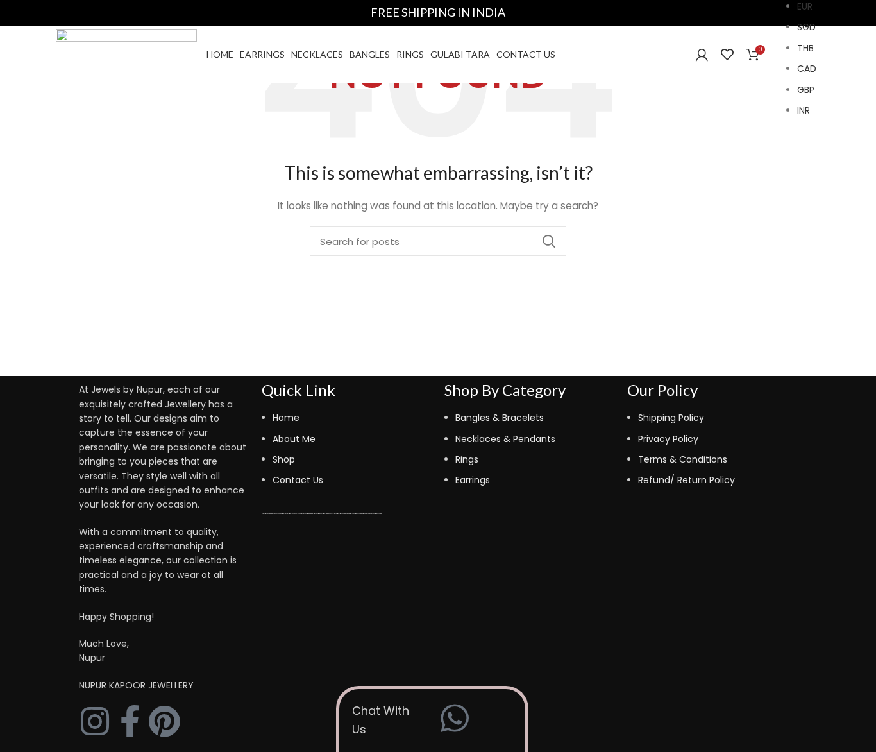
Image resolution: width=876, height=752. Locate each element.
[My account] (701, 54)
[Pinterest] (164, 721)
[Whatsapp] (455, 718)
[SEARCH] (549, 241)
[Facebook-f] (130, 721)
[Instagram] (95, 721)
